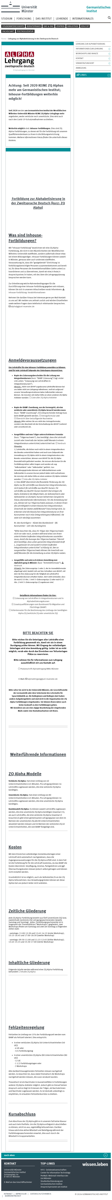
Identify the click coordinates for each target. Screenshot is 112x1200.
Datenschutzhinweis (40, 1194)
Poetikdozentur (25, 31)
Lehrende (62, 18)
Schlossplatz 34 (11, 1175)
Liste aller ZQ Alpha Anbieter (44, 398)
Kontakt (79, 58)
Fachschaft (8, 31)
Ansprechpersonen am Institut (54, 1187)
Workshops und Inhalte (87, 54)
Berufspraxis (34, 26)
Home (3, 39)
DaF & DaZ (48, 26)
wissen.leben (95, 1164)
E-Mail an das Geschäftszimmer (18, 1182)
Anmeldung (81, 68)
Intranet (8, 1194)
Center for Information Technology (55, 1173)
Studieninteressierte (13, 26)
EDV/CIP (85, 26)
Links (83, 75)
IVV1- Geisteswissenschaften (53, 1170)
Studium (6, 18)
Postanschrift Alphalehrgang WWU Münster (39, 669)
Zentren (60, 26)
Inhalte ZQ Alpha (28, 972)
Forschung (24, 18)
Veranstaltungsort (85, 63)
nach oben (9, 1155)
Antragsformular (48, 416)
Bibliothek (72, 26)
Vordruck (62, 443)
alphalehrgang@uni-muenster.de (43, 679)
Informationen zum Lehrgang (89, 49)
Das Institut (44, 18)
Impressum (21, 1194)
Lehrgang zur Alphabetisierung (90, 44)
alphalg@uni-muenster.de (22, 307)
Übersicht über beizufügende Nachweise (34, 419)
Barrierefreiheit (13, 1196)
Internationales (83, 18)
